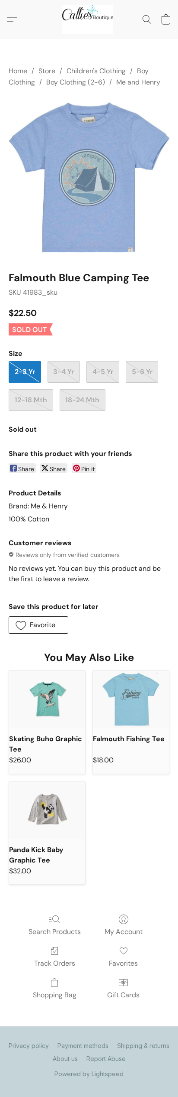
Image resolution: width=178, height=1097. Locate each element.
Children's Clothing (96, 70)
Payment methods (82, 1045)
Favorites (123, 963)
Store (46, 70)
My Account (124, 931)
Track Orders (54, 963)
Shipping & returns (143, 1045)
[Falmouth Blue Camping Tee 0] (89, 177)
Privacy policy (29, 1045)
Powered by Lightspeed (89, 1073)
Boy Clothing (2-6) (75, 82)
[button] (89, 19)
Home (18, 70)
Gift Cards (123, 994)
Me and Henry (138, 82)
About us (65, 1058)
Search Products (55, 931)
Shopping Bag (54, 994)
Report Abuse (106, 1058)
